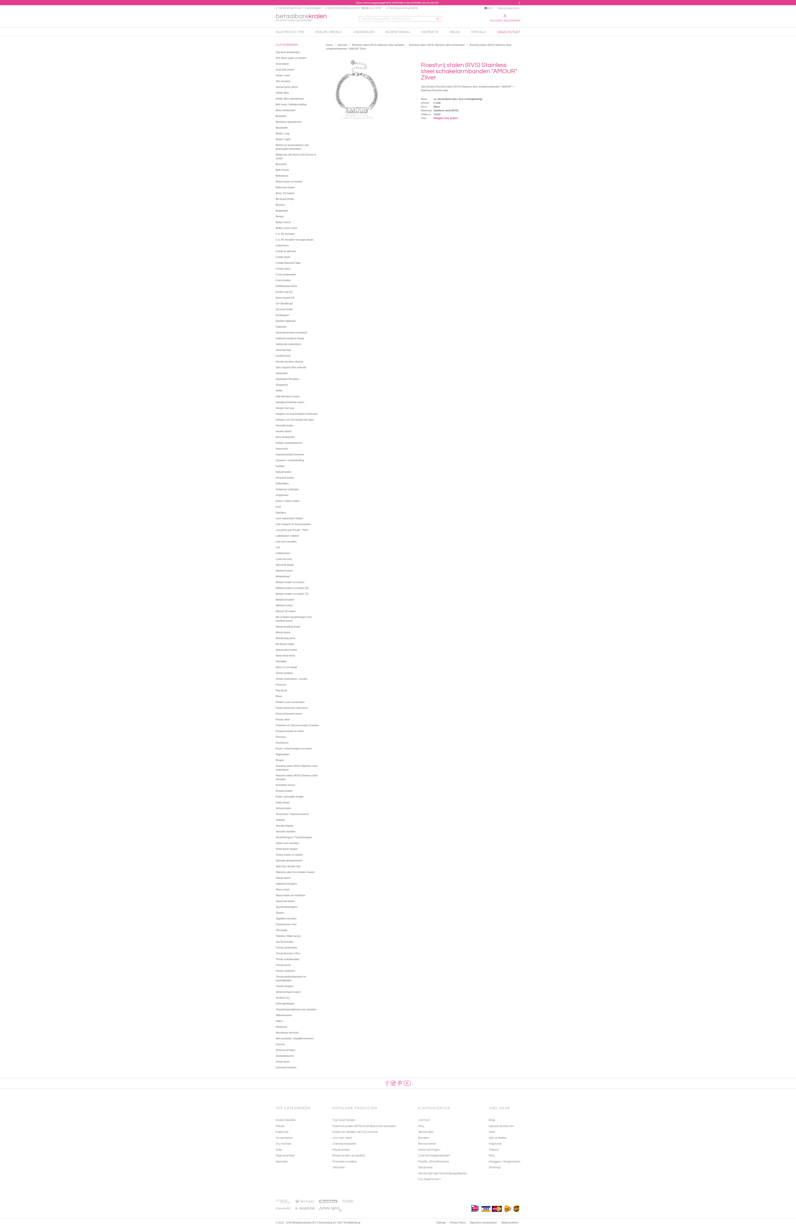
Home (329, 45)
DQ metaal (283, 1143)
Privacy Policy (458, 1222)
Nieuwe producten (501, 1126)
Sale (279, 1149)
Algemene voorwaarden (483, 1222)
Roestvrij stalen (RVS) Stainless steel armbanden (437, 45)
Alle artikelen (498, 1137)
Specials (342, 45)
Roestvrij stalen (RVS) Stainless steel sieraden (378, 45)
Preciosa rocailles (344, 1161)
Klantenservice (508, 8)
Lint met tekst (342, 1137)
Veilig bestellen (509, 1222)
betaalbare (301, 17)
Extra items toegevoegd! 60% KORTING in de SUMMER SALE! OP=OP (397, 2)
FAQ (492, 1155)
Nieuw (280, 1126)
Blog (492, 1120)
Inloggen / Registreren (505, 20)
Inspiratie (282, 1131)
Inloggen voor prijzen (445, 118)
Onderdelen (284, 1137)
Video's (494, 1149)
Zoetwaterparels (344, 1143)
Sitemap (495, 1167)
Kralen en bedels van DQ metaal (355, 1131)
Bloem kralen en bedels (348, 1155)
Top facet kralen (344, 1120)
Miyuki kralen (341, 1149)
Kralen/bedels (285, 1120)
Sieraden (338, 1167)
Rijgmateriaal (285, 1155)
